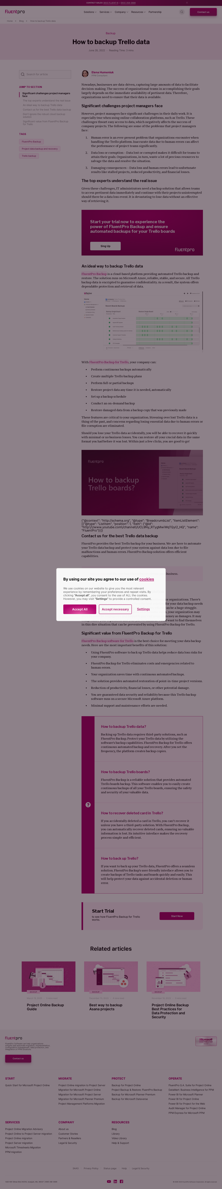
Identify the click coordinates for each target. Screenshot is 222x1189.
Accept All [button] (80, 609)
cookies (146, 579)
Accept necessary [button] (115, 609)
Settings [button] (143, 609)
